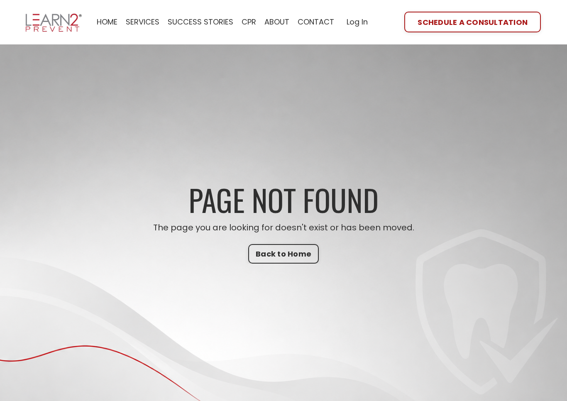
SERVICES (142, 22)
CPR (249, 22)
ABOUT (276, 22)
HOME (107, 22)
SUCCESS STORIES (200, 22)
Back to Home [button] (283, 254)
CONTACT (316, 22)
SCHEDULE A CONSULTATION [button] (473, 22)
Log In (357, 22)
